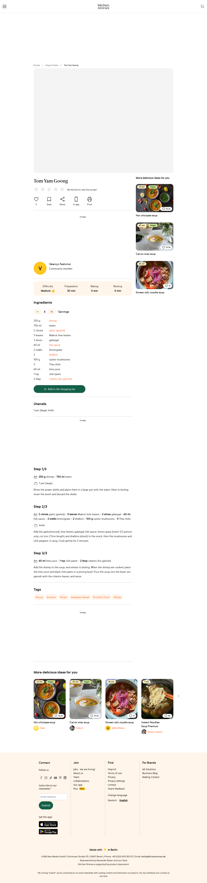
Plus (78, 788)
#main (63, 597)
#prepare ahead (80, 597)
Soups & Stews (51, 65)
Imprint (112, 769)
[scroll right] (178, 696)
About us (78, 773)
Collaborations (81, 780)
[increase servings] (52, 311)
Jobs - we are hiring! (84, 769)
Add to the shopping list (61, 389)
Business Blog (150, 773)
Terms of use (115, 773)
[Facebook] (41, 777)
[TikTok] (51, 777)
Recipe (37, 65)
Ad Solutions (149, 769)
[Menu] (4, 6)
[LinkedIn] (65, 777)
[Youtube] (55, 777)
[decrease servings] (37, 311)
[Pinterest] (60, 777)
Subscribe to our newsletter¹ (48, 787)
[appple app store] (53, 825)
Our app (77, 784)
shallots (53, 354)
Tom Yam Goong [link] (71, 65)
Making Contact (150, 777)
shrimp (53, 320)
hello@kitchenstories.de (153, 856)
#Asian (117, 597)
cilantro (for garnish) (60, 379)
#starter (51, 597)
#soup (39, 597)
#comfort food (101, 597)
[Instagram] (46, 777)
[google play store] (53, 832)
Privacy (111, 777)
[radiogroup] (50, 190)
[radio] (36, 189)
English (124, 800)
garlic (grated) (57, 330)
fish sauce (54, 345)
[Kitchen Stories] (103, 6)
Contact (112, 784)
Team (76, 777)
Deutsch (112, 800)
